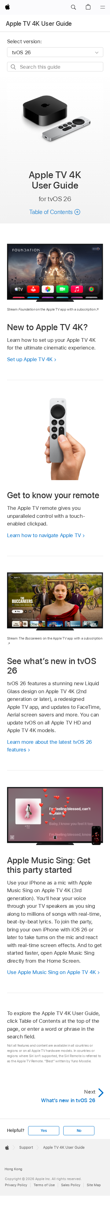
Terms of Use (44, 1185)
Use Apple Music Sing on (51, 972)
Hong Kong (13, 1169)
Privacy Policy (16, 1185)
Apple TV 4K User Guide (39, 23)
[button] (73, 7)
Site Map (94, 1185)
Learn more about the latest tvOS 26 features (49, 746)
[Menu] (102, 7)
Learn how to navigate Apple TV (44, 535)
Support (26, 1147)
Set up (30, 359)
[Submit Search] (13, 67)
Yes (44, 1131)
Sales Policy (70, 1185)
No (79, 1131)
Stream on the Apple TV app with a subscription (51, 309)
